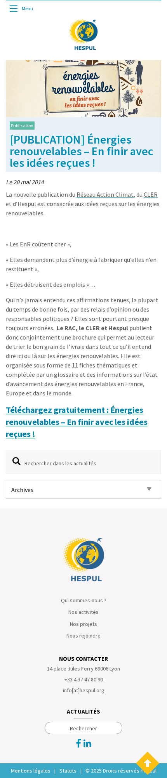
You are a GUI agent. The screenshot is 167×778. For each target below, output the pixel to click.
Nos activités (83, 611)
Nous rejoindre (83, 635)
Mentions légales (30, 770)
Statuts (68, 770)
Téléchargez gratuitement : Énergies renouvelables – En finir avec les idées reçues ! (77, 421)
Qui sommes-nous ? (83, 600)
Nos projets (83, 623)
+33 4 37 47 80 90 (83, 679)
